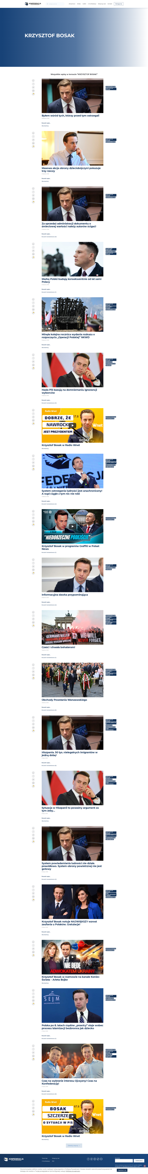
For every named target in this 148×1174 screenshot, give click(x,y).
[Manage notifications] (145, 1166)
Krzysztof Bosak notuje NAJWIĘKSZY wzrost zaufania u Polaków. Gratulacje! (69, 923)
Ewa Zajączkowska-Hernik (111, 894)
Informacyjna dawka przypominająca (65, 594)
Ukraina (108, 365)
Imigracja (109, 362)
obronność (110, 467)
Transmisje (44, 1158)
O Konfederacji (92, 4)
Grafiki (84, 4)
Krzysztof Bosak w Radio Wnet (61, 445)
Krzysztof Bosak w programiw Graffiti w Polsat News (70, 547)
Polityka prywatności (73, 1171)
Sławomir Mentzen (109, 249)
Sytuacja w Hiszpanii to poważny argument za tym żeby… (70, 809)
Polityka (109, 1054)
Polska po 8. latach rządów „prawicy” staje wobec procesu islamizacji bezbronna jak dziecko (72, 1027)
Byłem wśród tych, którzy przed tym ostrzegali (70, 115)
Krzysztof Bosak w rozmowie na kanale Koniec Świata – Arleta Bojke (71, 978)
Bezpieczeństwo (111, 463)
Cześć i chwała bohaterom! (58, 647)
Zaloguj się (118, 4)
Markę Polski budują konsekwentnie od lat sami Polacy (71, 280)
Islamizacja (110, 998)
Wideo (79, 4)
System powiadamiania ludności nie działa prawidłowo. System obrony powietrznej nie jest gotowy (72, 866)
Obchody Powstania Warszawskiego (64, 699)
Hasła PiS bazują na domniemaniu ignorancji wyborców (69, 391)
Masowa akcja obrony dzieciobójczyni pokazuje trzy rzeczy (71, 169)
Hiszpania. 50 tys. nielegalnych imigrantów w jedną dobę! (70, 754)
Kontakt (110, 4)
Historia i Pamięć (109, 307)
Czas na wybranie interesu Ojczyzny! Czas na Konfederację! (69, 1082)
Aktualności (72, 4)
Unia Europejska (110, 729)
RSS (53, 1161)
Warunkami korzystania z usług (129, 1166)
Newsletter (117, 1158)
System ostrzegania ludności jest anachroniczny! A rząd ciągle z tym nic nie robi (72, 492)
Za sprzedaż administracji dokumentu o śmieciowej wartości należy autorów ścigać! (69, 225)
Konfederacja (110, 86)
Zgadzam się (122, 1170)
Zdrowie (109, 569)
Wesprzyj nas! (102, 4)
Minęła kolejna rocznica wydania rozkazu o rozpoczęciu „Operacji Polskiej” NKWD (68, 336)
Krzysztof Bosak (109, 89)
